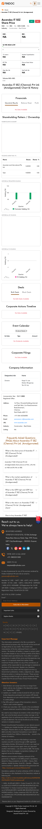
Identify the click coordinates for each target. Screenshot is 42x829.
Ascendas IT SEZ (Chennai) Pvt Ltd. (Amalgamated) (17, 12)
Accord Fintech (18, 813)
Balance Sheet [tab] (26, 103)
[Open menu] (38, 3)
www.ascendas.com (20, 423)
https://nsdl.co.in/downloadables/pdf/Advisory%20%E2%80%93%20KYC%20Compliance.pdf (21, 779)
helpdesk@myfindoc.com (16, 565)
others (19, 632)
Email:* (4, 597)
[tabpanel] (21, 110)
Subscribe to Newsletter (21, 604)
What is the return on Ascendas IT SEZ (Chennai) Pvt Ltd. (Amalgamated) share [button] (19, 505)
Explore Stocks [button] (8, 616)
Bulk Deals (15, 292)
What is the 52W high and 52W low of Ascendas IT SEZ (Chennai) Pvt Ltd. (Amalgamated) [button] (19, 492)
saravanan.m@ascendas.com (24, 419)
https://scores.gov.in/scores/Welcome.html (16, 768)
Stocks (6, 10)
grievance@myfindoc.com (10, 576)
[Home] (3, 9)
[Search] (30, 3)
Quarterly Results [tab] (11, 103)
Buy (32, 21)
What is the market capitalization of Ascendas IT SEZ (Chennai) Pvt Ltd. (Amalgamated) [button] (18, 479)
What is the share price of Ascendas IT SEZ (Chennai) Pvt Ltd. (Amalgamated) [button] (19, 453)
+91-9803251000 (14, 557)
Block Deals (26, 292)
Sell (38, 21)
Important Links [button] (9, 610)
